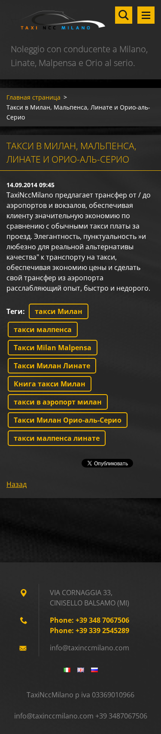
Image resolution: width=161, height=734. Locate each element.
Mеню (146, 15)
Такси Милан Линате (52, 365)
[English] (80, 669)
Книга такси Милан (49, 384)
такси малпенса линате (57, 438)
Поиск (123, 15)
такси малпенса (43, 329)
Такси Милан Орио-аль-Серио (68, 420)
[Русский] (94, 669)
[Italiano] (67, 669)
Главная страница (33, 97)
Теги (14, 311)
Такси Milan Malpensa (52, 347)
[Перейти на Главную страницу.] (80, 21)
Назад (16, 484)
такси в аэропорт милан (58, 402)
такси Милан (58, 311)
